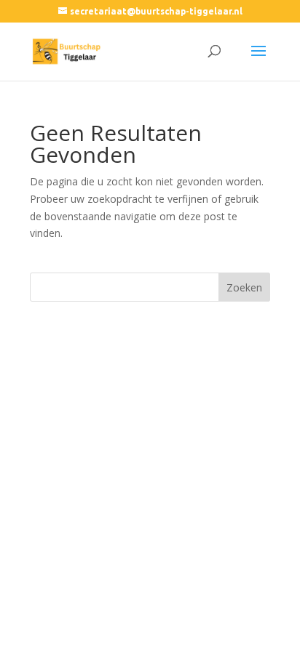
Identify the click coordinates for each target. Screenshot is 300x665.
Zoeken (244, 287)
